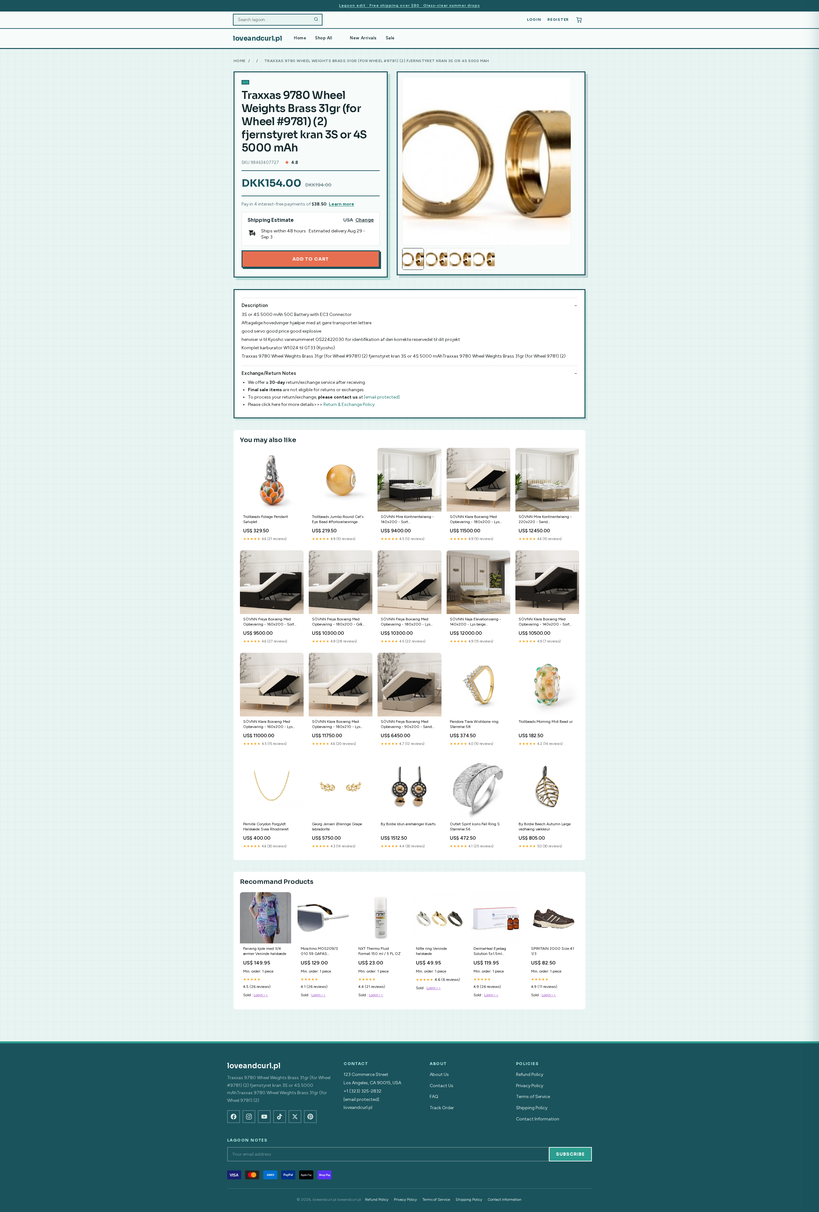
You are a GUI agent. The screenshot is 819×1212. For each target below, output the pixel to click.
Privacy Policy (529, 1085)
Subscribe (570, 1154)
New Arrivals (363, 38)
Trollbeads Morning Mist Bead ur (546, 721)
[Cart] (579, 20)
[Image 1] (413, 259)
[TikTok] (279, 1116)
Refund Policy (529, 1074)
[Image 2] (437, 259)
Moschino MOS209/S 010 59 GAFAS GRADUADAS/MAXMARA (323, 951)
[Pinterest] (310, 1116)
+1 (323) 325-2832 (362, 1091)
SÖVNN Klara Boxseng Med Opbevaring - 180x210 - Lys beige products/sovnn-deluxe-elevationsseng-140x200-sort (337, 724)
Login (534, 19)
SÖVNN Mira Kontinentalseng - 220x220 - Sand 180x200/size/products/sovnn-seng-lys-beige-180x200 (546, 519)
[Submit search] (316, 20)
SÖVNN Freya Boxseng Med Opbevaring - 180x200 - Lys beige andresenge (405, 622)
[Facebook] (233, 1116)
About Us (439, 1074)
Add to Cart (310, 259)
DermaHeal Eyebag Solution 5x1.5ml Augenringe (489, 951)
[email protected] (382, 397)
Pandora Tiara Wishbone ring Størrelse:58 (474, 724)
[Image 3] (460, 259)
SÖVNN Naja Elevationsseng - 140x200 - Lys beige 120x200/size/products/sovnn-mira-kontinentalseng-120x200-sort (478, 622)
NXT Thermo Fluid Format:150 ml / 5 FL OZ (379, 951)
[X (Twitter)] (295, 1116)
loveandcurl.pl (257, 38)
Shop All (323, 38)
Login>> (261, 995)
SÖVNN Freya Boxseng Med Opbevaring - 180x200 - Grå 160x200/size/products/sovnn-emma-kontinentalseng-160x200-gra (339, 622)
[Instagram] (249, 1116)
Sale (390, 38)
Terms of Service (533, 1096)
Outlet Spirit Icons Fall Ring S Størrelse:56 (475, 826)
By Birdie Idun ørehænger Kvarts (408, 824)
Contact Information (537, 1119)
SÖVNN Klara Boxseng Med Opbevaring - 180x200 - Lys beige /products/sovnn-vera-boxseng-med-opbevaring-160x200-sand (474, 519)
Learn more (341, 204)
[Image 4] (484, 259)
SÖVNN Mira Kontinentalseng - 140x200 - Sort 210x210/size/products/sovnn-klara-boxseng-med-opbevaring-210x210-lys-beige (408, 519)
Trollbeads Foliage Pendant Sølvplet (265, 519)
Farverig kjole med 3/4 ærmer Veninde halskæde (264, 951)
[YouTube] (264, 1116)
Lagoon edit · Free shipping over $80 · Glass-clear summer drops (409, 5)
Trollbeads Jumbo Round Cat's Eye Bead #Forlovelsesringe (337, 519)
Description (255, 305)
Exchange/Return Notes (269, 373)
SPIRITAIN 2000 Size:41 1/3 (552, 951)
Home (300, 38)
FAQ (434, 1096)
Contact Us (441, 1085)
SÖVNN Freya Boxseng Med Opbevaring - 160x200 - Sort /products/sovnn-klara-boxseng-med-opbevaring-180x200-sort (270, 622)
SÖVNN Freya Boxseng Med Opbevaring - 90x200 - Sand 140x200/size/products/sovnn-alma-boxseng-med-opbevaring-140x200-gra (408, 724)
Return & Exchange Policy (349, 404)
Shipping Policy (531, 1108)
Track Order (442, 1108)
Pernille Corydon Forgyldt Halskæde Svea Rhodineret (266, 826)
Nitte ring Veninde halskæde (431, 951)
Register (558, 19)
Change (364, 220)
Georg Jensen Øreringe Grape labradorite (337, 826)
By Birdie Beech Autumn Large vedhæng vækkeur (545, 826)
